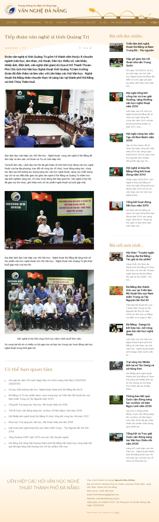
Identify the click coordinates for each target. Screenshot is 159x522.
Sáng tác (62, 22)
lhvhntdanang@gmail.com (106, 495)
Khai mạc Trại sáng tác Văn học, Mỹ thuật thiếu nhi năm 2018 (41, 422)
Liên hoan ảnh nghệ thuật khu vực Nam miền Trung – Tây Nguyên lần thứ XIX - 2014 (49, 430)
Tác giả (49, 22)
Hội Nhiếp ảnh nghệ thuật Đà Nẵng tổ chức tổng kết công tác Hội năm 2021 (49, 416)
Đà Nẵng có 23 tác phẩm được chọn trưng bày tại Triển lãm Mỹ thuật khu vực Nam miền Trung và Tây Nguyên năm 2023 (49, 397)
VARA (116, 512)
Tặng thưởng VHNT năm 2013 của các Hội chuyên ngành (39, 437)
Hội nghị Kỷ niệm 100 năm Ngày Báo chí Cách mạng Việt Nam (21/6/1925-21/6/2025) (47, 382)
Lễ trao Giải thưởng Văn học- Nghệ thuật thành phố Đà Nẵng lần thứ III (45, 390)
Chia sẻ (87, 48)
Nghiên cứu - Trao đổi (83, 22)
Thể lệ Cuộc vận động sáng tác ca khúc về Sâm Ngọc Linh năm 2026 (45, 411)
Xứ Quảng (141, 22)
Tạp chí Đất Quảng (121, 22)
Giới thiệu (12, 22)
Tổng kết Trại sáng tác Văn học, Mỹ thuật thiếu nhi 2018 (38, 405)
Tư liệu (103, 22)
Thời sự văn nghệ (31, 22)
